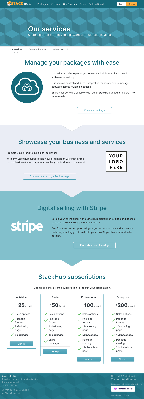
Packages (42, 4)
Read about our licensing (94, 245)
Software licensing (37, 49)
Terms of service (9, 385)
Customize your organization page (49, 176)
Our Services (70, 4)
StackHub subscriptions (72, 276)
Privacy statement (10, 382)
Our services (16, 49)
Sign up (132, 4)
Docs (83, 4)
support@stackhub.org (125, 379)
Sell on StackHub (60, 49)
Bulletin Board (96, 4)
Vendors (55, 4)
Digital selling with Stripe (72, 207)
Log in (121, 4)
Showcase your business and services (72, 141)
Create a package (94, 110)
